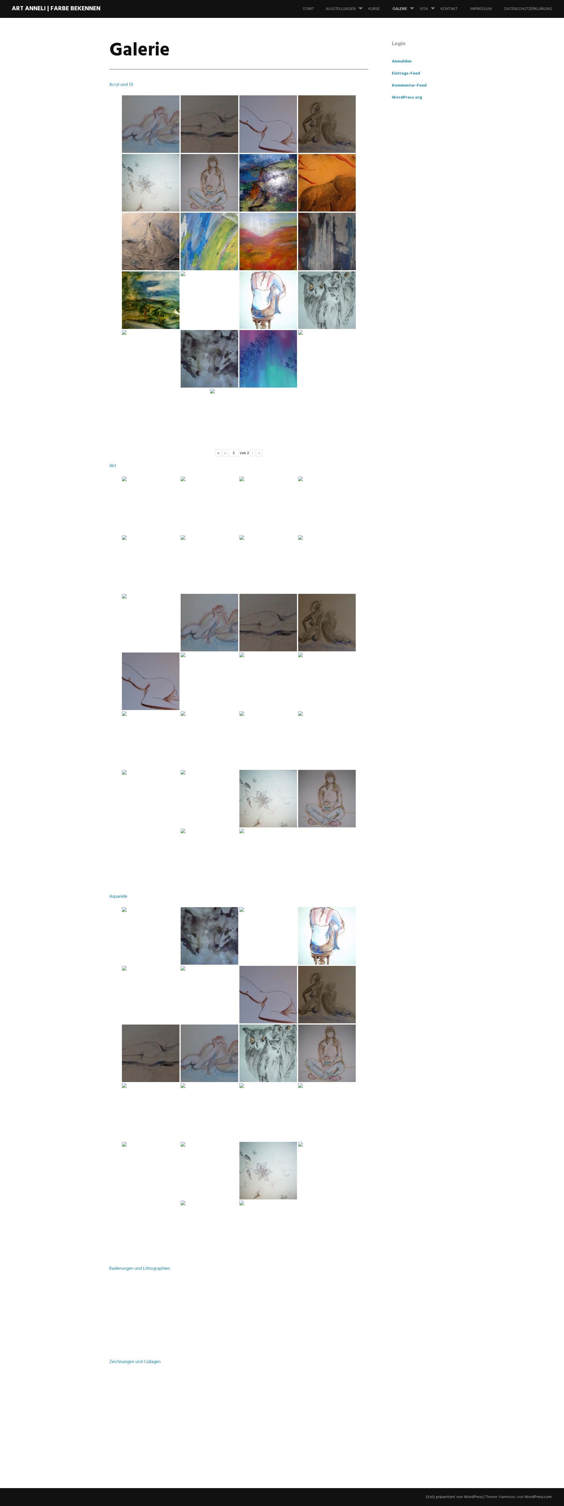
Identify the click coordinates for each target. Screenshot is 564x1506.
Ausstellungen (341, 9)
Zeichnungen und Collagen (135, 1362)
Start (308, 9)
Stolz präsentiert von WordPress (454, 1497)
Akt (112, 466)
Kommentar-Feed (409, 85)
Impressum (481, 9)
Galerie (399, 9)
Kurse (374, 9)
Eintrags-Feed (406, 73)
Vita (424, 9)
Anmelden (402, 61)
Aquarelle (118, 896)
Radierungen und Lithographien (139, 1268)
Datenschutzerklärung (528, 9)
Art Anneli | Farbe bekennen (56, 9)
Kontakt (449, 9)
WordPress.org (407, 97)
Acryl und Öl (121, 85)
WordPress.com (538, 1497)
